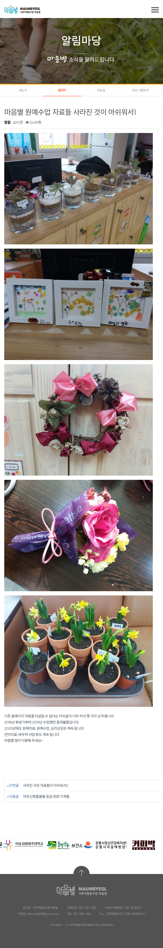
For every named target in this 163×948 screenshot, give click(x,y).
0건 (20, 122)
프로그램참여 (140, 90)
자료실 (101, 90)
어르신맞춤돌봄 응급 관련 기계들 (46, 796)
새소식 (23, 90)
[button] (155, 6)
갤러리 (62, 90)
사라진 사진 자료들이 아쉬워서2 (45, 785)
